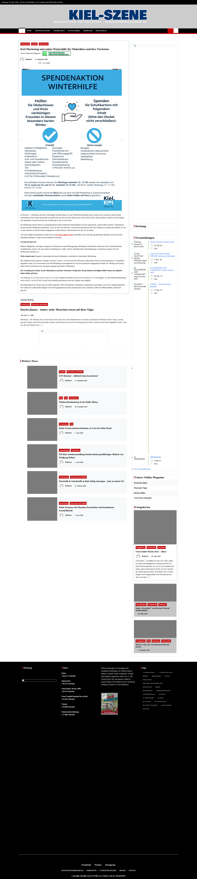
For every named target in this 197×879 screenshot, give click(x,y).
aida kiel (158, 687)
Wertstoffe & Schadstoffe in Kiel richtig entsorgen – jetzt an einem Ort (91, 481)
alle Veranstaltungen (142, 469)
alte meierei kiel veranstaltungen (150, 705)
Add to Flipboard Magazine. (30, 53)
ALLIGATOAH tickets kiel (149, 694)
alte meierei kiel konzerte (160, 701)
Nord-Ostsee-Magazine (143, 498)
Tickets (64, 704)
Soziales (34, 44)
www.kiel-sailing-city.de (64, 235)
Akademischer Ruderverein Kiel (163, 690)
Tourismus (161, 547)
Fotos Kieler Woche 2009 (71, 689)
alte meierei (160, 698)
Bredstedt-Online (140, 483)
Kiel (61, 398)
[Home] (22, 30)
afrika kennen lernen (147, 687)
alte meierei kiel (147, 701)
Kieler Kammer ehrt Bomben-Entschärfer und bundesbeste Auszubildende (86, 509)
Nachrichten (59, 31)
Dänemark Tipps (140, 488)
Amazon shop (146, 709)
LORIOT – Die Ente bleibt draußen (160, 285)
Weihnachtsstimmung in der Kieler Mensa (78, 402)
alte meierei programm (166, 705)
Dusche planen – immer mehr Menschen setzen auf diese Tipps (57, 309)
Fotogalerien (74, 31)
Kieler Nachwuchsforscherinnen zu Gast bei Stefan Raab (85, 428)
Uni (66, 398)
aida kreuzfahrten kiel (147, 690)
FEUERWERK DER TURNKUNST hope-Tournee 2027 (162, 270)
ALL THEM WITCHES (148, 698)
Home (29, 31)
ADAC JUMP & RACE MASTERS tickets (153, 683)
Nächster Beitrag (27, 300)
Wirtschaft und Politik (39, 304)
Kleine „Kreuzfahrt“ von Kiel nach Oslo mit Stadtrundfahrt (152, 609)
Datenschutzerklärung (70, 712)
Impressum (87, 31)
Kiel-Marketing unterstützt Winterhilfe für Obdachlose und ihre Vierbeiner (64, 49)
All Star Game (162, 694)
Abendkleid (145, 676)
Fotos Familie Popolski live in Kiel (75, 696)
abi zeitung (167, 676)
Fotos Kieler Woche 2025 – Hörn (151, 551)
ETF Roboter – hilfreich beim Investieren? (78, 376)
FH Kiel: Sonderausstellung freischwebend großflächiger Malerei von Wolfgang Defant (91, 456)
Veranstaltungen (42, 31)
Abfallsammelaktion (156, 676)
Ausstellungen (64, 450)
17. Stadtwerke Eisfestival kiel (165, 672)
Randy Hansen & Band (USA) (162, 242)
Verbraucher (43, 44)
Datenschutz (101, 31)
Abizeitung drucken (147, 679)
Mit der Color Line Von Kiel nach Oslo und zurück (152, 646)
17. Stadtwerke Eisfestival (149, 672)
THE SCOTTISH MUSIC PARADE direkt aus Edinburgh (162, 254)
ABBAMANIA (155, 457)
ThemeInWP (120, 876)
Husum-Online (139, 493)
